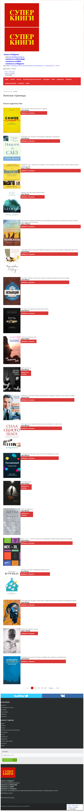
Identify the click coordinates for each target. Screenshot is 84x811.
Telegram (15, 54)
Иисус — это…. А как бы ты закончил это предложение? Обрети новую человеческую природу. (47, 539)
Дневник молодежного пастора (29, 629)
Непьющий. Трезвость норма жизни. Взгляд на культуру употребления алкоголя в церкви (45, 278)
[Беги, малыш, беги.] (12, 493)
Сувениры (4, 739)
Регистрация (12, 71)
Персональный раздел (7, 797)
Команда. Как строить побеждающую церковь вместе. (35, 569)
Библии (3, 725)
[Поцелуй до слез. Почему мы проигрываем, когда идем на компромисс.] (12, 148)
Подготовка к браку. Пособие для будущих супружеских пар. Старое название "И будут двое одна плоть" (49, 250)
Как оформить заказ (7, 707)
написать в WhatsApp (15, 59)
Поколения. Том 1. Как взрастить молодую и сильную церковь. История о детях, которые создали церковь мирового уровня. (50, 165)
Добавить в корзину (28, 113)
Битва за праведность (27, 509)
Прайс (3, 745)
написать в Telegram (14, 64)
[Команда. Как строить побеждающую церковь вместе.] (11, 583)
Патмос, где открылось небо (29, 337)
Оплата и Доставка (7, 741)
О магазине (4, 712)
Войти (6, 71)
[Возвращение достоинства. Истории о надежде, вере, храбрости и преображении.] (12, 670)
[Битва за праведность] (12, 521)
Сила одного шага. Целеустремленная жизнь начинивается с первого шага (41, 424)
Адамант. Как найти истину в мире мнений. (33, 192)
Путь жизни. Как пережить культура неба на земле (34, 309)
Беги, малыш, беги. (26, 482)
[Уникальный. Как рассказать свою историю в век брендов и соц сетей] (12, 465)
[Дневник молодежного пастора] (12, 640)
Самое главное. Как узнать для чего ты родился (34, 108)
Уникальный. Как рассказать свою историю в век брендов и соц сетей (40, 454)
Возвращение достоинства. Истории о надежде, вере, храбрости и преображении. (43, 657)
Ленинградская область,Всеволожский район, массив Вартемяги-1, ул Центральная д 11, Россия (35, 65)
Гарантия (4, 714)
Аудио (3, 723)
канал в (7, 54)
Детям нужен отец (26, 368)
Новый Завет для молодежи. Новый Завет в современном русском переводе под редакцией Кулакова (48, 600)
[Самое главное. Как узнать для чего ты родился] (12, 120)
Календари (4, 732)
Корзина (7, 73)
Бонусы (3, 728)
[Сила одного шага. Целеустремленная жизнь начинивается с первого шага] (12, 436)
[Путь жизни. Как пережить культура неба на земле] (12, 320)
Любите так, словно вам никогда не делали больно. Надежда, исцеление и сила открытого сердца (47, 395)
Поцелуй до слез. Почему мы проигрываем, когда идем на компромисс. (40, 136)
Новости (3, 705)
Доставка (3, 710)
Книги (3, 734)
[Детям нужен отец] (12, 379)
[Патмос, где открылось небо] (12, 350)
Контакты (4, 716)
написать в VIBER (13, 61)
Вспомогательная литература (10, 730)
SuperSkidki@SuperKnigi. (15, 57)
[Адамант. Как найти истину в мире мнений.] (12, 204)
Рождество (4, 737)
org (23, 57)
